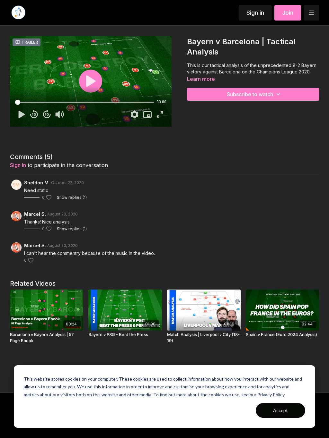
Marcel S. (35, 214)
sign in (18, 165)
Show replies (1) (72, 197)
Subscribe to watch (250, 94)
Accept (280, 410)
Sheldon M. (37, 182)
